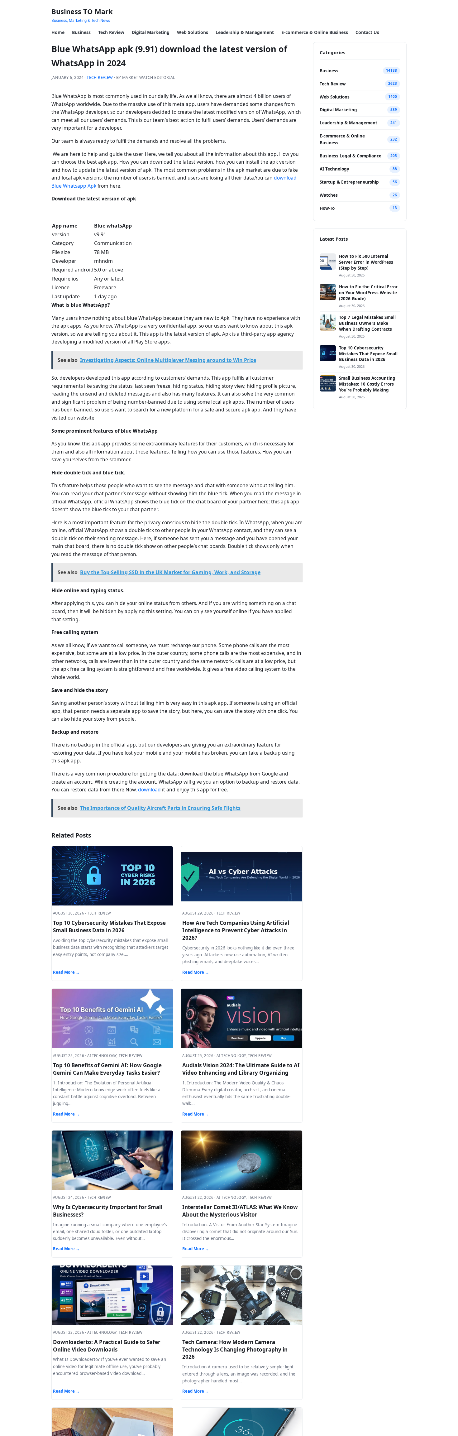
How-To (327, 208)
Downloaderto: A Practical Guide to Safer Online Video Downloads (106, 1345)
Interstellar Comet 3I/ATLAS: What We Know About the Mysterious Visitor (240, 1210)
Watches (329, 195)
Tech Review (111, 32)
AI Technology (334, 169)
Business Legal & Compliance (350, 156)
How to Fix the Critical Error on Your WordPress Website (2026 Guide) (368, 292)
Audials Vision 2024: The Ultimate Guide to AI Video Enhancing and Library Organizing (241, 1069)
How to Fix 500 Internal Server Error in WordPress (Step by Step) (366, 262)
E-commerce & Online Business (314, 32)
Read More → (66, 972)
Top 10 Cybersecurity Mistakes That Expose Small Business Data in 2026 (109, 926)
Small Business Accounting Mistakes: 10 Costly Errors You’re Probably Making (367, 384)
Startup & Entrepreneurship (349, 182)
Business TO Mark (82, 11)
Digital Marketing (150, 32)
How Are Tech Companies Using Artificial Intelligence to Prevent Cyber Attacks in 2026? (235, 930)
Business (81, 32)
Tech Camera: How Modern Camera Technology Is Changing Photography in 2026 (235, 1349)
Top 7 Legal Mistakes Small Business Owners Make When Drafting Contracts (367, 323)
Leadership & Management (245, 32)
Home (57, 32)
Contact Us (367, 32)
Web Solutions (192, 32)
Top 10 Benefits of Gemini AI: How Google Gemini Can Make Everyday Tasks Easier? (107, 1069)
